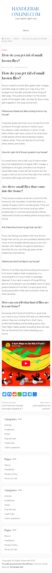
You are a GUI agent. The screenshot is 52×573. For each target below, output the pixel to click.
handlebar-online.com (26, 11)
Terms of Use (10, 478)
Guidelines (9, 429)
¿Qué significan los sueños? (41, 407)
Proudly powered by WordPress (17, 564)
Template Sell (16, 567)
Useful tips (9, 443)
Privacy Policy (10, 474)
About (7, 465)
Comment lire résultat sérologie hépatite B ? (12, 407)
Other (4, 50)
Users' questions (12, 447)
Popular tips (10, 438)
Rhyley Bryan (23, 67)
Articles (7, 425)
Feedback (9, 469)
